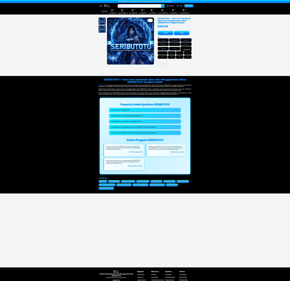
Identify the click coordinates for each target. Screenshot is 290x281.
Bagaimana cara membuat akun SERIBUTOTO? (127, 116)
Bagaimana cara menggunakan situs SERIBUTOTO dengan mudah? (134, 127)
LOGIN (182, 33)
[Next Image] (151, 43)
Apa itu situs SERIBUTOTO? (121, 110)
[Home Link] (109, 6)
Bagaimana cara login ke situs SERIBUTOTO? (127, 121)
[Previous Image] (109, 43)
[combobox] (139, 6)
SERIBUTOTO (102, 85)
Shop (100, 5)
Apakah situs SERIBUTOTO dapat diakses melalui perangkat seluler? (134, 133)
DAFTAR (165, 33)
